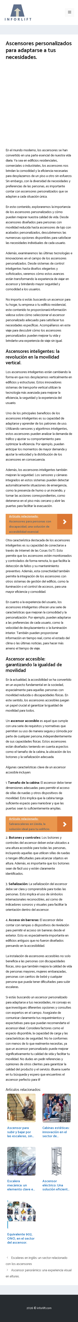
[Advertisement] (39, 107)
